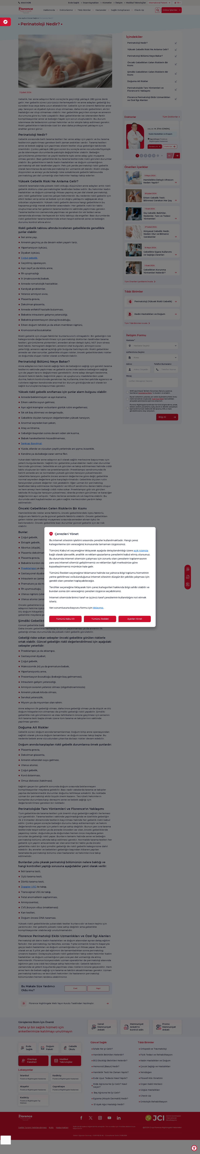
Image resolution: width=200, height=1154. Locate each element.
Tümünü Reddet (100, 619)
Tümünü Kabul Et (65, 619)
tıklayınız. (98, 607)
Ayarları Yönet (134, 619)
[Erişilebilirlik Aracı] (194, 1148)
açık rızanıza (141, 550)
